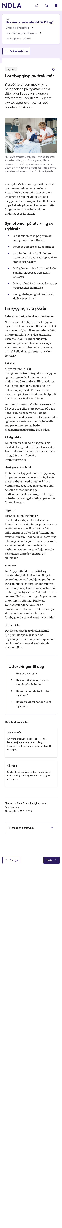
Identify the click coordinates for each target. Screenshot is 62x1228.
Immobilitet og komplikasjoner (21, 33)
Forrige (14, 860)
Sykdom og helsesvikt (17, 27)
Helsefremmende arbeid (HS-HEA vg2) (30, 22)
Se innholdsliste (19, 51)
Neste (49, 860)
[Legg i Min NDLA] (53, 69)
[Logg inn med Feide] (36, 5)
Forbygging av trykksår (25, 308)
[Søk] (46, 5)
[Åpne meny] (56, 5)
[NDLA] (11, 5)
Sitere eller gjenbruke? (21, 827)
